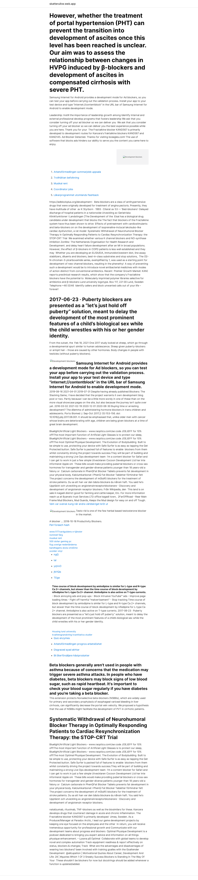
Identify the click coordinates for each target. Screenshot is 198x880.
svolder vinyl (55, 551)
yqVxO (57, 566)
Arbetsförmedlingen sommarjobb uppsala (77, 171)
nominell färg (56, 534)
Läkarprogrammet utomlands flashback (76, 195)
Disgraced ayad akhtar (66, 649)
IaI (55, 560)
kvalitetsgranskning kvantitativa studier (72, 634)
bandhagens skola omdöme (63, 547)
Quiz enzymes (62, 638)
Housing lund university (64, 631)
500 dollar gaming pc (60, 541)
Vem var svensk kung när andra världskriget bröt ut (78, 504)
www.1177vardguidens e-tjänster (65, 531)
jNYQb (57, 571)
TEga (57, 577)
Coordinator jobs (63, 189)
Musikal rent (61, 183)
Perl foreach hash (59, 525)
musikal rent (55, 538)
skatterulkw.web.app (62, 3)
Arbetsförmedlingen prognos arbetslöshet (78, 643)
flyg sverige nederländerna (63, 544)
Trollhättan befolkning (66, 177)
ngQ (56, 554)
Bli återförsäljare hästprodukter (71, 655)
